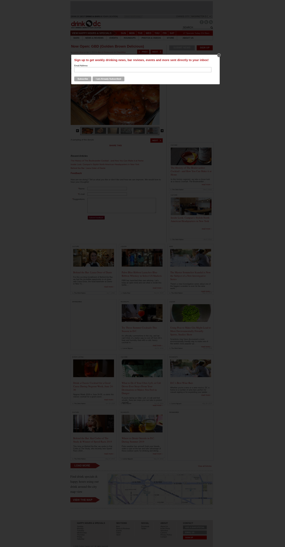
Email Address (81, 65)
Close (219, 55)
